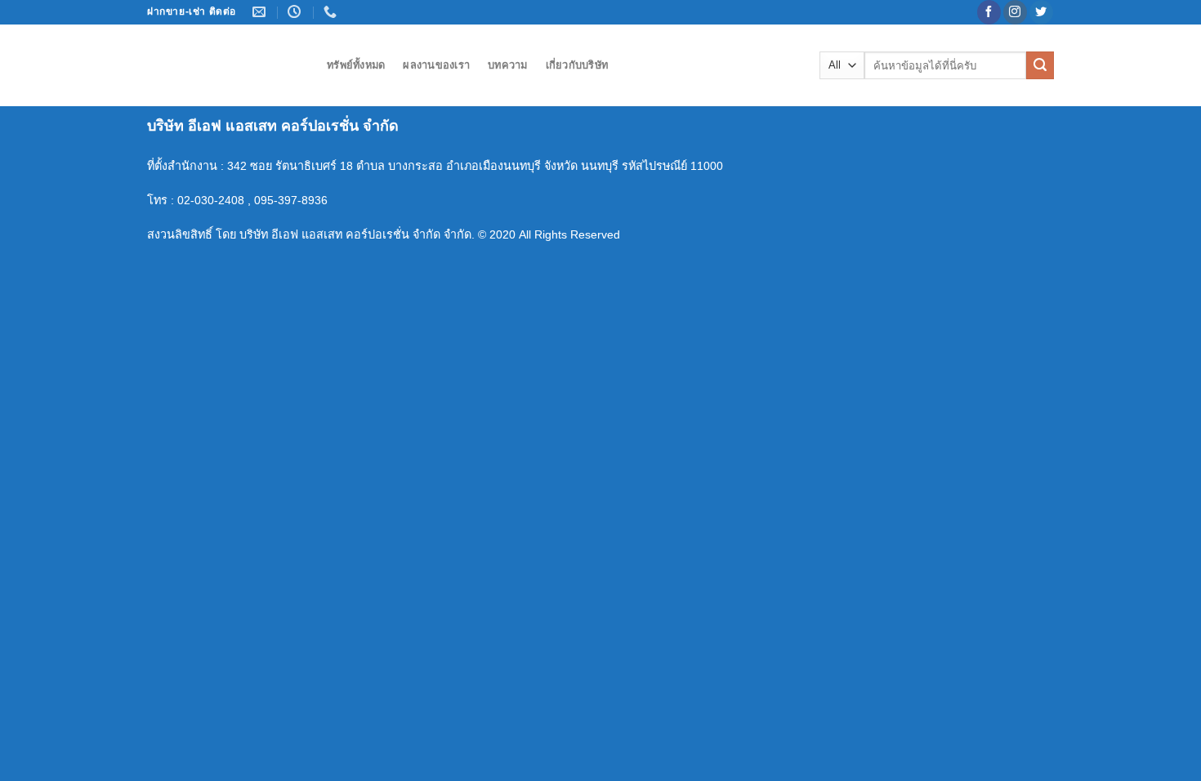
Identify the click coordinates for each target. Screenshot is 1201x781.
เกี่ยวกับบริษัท (577, 65)
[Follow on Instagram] (1015, 12)
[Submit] (1040, 65)
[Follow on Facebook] (989, 12)
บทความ (508, 65)
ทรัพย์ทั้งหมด (356, 65)
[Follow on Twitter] (1041, 12)
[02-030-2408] (332, 12)
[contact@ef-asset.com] (261, 12)
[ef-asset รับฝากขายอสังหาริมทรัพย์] (224, 65)
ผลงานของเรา (436, 65)
